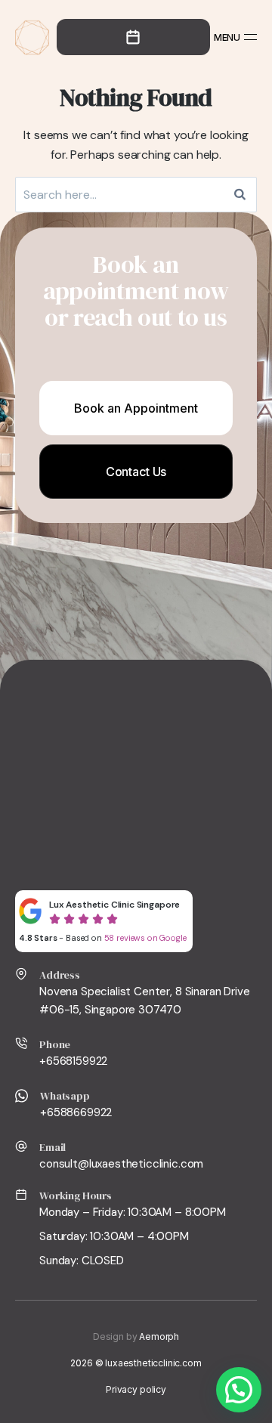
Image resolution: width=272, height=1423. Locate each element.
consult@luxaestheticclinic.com (121, 1163)
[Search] (240, 194)
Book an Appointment (136, 408)
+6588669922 (76, 1112)
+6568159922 (73, 1061)
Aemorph (159, 1336)
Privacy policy (136, 1389)
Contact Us (136, 471)
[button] (238, 1389)
